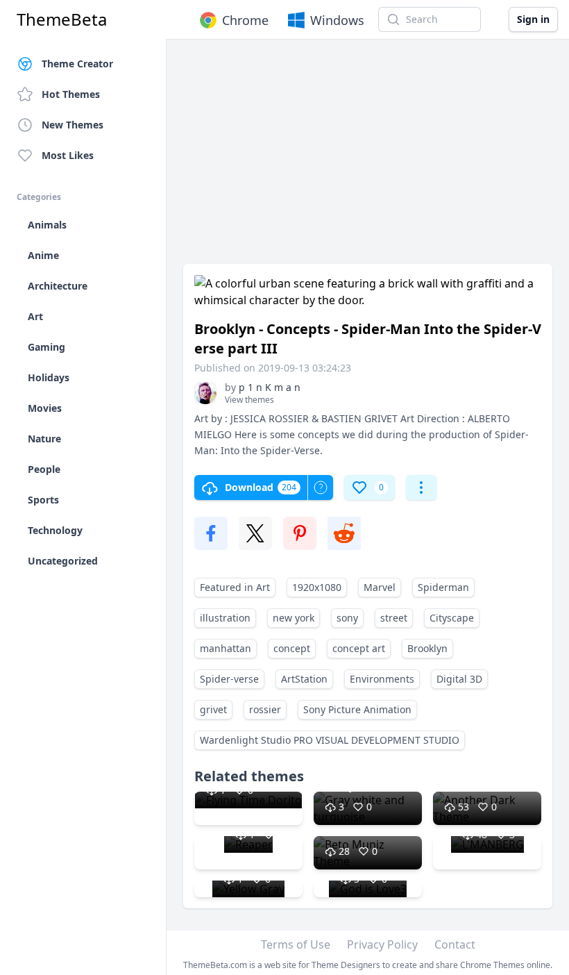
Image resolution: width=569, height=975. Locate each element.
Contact (454, 944)
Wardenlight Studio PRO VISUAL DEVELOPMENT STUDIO (329, 740)
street (393, 617)
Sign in (533, 19)
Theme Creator (77, 63)
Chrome (245, 20)
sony (347, 617)
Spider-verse (229, 678)
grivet (213, 709)
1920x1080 (316, 587)
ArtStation (304, 678)
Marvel (380, 587)
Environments (382, 678)
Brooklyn (427, 648)
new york (293, 617)
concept (291, 648)
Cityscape (452, 617)
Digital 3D (459, 678)
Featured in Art (235, 587)
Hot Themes (71, 94)
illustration (225, 617)
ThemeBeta (62, 19)
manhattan (225, 648)
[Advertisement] (367, 158)
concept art (358, 648)
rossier (265, 709)
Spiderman (443, 587)
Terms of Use (295, 944)
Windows (337, 20)
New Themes (72, 124)
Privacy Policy (382, 944)
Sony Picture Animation (357, 709)
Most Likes (68, 155)
